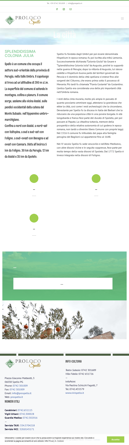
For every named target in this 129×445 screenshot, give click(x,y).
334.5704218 (27, 425)
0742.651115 (25, 410)
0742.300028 (27, 413)
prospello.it (17, 396)
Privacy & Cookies (56, 441)
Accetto (116, 439)
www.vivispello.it (74, 392)
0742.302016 (30, 417)
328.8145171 (27, 429)
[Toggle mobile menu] (122, 18)
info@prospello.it (75, 3)
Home (60, 42)
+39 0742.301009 (57, 3)
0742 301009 (20, 385)
